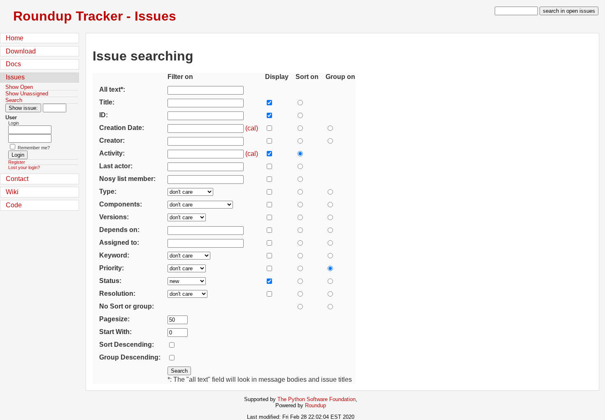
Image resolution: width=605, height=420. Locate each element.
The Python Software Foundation (316, 399)
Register (16, 162)
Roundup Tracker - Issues (94, 16)
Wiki (12, 191)
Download (21, 51)
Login (13, 123)
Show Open (19, 87)
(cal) (251, 128)
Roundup (315, 405)
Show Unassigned (26, 93)
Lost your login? (24, 167)
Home (14, 38)
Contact (17, 178)
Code (14, 205)
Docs (13, 63)
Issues (15, 77)
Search (13, 100)
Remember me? (34, 147)
